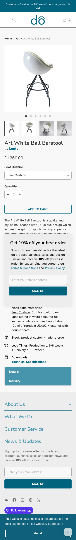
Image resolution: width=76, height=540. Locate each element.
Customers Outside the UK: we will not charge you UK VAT (38, 6)
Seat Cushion (14, 167)
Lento (13, 148)
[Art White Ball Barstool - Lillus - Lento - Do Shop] (38, 78)
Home (8, 38)
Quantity (10, 186)
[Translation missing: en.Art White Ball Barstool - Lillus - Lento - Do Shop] (11, 128)
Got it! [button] (38, 533)
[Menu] (6, 19)
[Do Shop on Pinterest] (33, 500)
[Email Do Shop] (8, 500)
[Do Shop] (38, 19)
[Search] (14, 19)
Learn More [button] (55, 523)
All (17, 38)
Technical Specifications (28, 362)
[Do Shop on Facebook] (17, 500)
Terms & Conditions (24, 268)
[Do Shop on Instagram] (25, 500)
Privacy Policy (55, 268)
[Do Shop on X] (41, 500)
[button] (38, 371)
